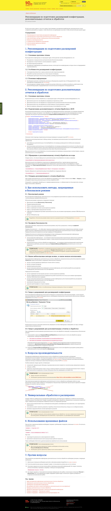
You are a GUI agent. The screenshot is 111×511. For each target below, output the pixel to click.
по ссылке (46, 82)
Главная (27, 8)
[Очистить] (83, 5)
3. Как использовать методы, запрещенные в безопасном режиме (43, 38)
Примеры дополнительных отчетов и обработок (39, 488)
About (57, 8)
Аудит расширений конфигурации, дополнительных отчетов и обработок (45, 481)
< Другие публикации (30, 13)
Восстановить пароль (75, 3)
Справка (61, 8)
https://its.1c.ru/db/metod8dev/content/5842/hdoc (68, 377)
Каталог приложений (34, 8)
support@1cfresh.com (70, 502)
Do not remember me (64, 3)
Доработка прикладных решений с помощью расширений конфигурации (45, 489)
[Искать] (85, 5)
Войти (84, 1)
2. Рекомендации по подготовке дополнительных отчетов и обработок (44, 36)
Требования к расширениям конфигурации (37, 484)
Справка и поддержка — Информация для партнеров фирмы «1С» (43, 492)
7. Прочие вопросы (31, 44)
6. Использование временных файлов (35, 43)
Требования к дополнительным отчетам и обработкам (40, 483)
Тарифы (53, 8)
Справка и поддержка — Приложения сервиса (38, 491)
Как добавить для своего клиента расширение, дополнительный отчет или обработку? (48, 486)
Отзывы (49, 8)
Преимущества (43, 8)
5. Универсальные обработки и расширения (37, 41)
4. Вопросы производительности (34, 40)
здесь (47, 252)
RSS (67, 504)
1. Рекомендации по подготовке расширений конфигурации (41, 35)
